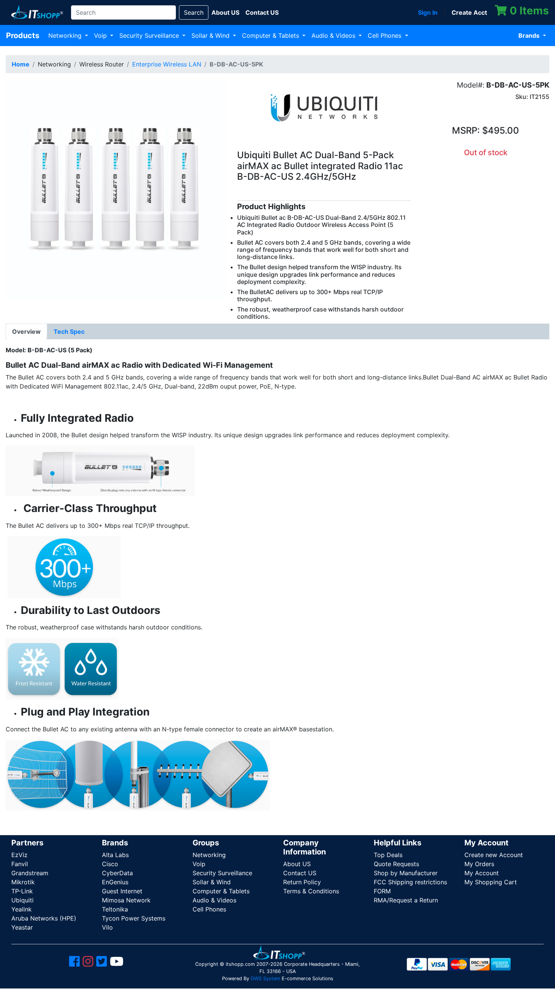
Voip (101, 35)
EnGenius (115, 882)
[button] (116, 189)
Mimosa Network (126, 900)
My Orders (479, 864)
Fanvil (19, 864)
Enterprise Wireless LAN (166, 64)
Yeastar (22, 927)
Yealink (21, 909)
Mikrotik (23, 882)
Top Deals (388, 855)
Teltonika (115, 909)
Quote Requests (396, 864)
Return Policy (302, 882)
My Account (481, 873)
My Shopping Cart (490, 882)
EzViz (19, 855)
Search (194, 12)
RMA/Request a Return (406, 900)
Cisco (110, 864)
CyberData (117, 873)
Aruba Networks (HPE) (43, 918)
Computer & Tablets (271, 35)
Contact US (299, 873)
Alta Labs (115, 855)
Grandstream (29, 873)
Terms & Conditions (311, 891)
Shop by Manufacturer (406, 873)
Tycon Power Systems (133, 918)
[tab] (26, 331)
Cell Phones (385, 35)
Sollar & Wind (211, 35)
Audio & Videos (334, 35)
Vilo (107, 927)
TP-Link (22, 891)
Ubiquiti (22, 900)
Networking (65, 35)
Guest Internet (122, 891)
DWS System (265, 978)
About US (297, 864)
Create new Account (493, 855)
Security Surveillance (150, 35)
